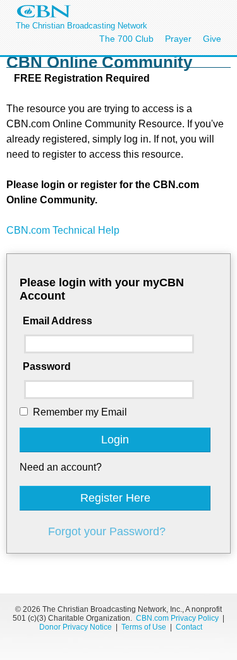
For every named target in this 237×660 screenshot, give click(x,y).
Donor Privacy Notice (75, 627)
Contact (189, 627)
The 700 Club (126, 39)
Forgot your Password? (107, 531)
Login (115, 439)
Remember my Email (80, 412)
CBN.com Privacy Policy (177, 618)
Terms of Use (144, 627)
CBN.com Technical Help (62, 230)
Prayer (178, 39)
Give (212, 39)
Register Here (115, 498)
